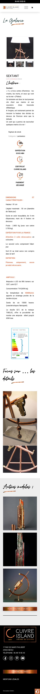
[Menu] (25, 7)
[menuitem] (25, 7)
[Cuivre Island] (11, 7)
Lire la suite (15, 522)
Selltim (12, 691)
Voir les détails (24, 522)
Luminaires (21, 136)
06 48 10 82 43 (20, 1)
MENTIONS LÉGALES (11, 679)
